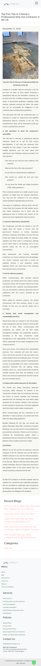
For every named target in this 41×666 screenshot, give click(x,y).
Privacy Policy (7, 626)
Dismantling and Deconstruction (13, 610)
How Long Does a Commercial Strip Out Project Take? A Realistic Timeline (21, 528)
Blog (2, 575)
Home (3, 572)
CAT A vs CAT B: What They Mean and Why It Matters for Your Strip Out (21, 507)
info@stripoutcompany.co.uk (11, 643)
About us (4, 584)
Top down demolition (9, 607)
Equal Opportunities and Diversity (14, 632)
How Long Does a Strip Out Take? (19, 514)
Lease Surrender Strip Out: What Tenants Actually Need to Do (19, 520)
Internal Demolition (9, 604)
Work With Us (5, 578)
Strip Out (8, 548)
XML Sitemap (20, 663)
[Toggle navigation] (36, 3)
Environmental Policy (9, 629)
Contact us (4, 581)
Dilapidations (7, 613)
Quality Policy (7, 623)
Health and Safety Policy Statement (14, 635)
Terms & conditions (7, 587)
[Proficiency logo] (20, 4)
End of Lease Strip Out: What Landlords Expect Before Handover (20, 536)
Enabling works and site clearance (14, 601)
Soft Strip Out (7, 598)
